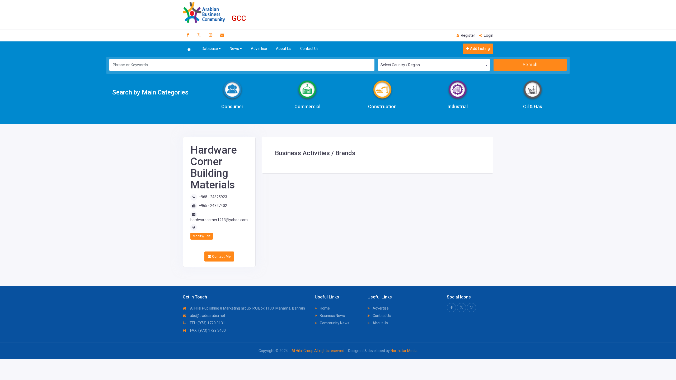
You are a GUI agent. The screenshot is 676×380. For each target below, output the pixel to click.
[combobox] (434, 65)
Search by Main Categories (150, 92)
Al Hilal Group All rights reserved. (318, 351)
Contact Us (309, 48)
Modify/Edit (201, 236)
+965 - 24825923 (213, 197)
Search (530, 64)
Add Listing (479, 48)
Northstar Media (403, 351)
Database (210, 48)
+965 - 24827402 (213, 205)
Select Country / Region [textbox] (400, 65)
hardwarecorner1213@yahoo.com (219, 220)
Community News (334, 323)
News (235, 48)
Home (324, 308)
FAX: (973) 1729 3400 (207, 330)
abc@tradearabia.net (207, 316)
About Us (283, 48)
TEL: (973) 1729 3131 (207, 323)
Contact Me (221, 256)
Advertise (259, 48)
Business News (332, 316)
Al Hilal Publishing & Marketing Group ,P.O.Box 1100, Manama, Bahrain (247, 308)
